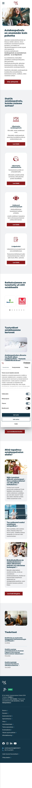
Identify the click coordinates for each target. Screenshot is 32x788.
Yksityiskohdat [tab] (16, 367)
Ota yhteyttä (12, 82)
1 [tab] (10, 310)
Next (30, 300)
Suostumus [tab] (6, 367)
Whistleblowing (7, 735)
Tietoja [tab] (26, 367)
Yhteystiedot (6, 757)
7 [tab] (24, 310)
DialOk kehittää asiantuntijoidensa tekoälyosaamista (12, 664)
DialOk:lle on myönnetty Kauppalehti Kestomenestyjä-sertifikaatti (15, 639)
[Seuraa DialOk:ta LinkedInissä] (11, 743)
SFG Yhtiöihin (13, 699)
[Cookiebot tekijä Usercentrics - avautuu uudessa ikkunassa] (23, 363)
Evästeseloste (6, 730)
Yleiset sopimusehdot (8, 732)
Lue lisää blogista (13, 594)
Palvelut (4, 713)
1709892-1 (10, 697)
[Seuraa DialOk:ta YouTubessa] (15, 743)
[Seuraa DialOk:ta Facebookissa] (3, 743)
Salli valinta (16, 419)
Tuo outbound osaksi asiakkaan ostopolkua (16, 524)
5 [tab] (19, 310)
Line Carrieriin (15, 701)
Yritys (4, 721)
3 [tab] (14, 310)
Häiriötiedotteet (7, 724)
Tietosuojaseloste (7, 727)
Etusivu (4, 710)
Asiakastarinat (6, 716)
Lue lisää (16, 144)
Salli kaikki (16, 415)
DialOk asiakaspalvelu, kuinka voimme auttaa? (14, 102)
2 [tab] (12, 310)
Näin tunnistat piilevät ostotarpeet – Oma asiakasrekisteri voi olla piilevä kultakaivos (16, 481)
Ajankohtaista (6, 719)
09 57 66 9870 (9, 750)
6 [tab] (21, 310)
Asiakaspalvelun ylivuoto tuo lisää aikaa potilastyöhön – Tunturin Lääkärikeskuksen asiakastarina (15, 358)
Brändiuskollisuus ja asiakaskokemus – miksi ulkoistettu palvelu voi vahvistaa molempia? (16, 563)
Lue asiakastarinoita (14, 432)
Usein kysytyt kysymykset (10, 754)
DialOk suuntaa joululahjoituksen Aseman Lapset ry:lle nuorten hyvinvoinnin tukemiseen (14, 652)
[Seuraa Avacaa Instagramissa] (7, 743)
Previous (2, 300)
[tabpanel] (10, 301)
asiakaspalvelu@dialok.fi (12, 748)
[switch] (28, 398)
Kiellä (16, 423)
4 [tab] (17, 310)
